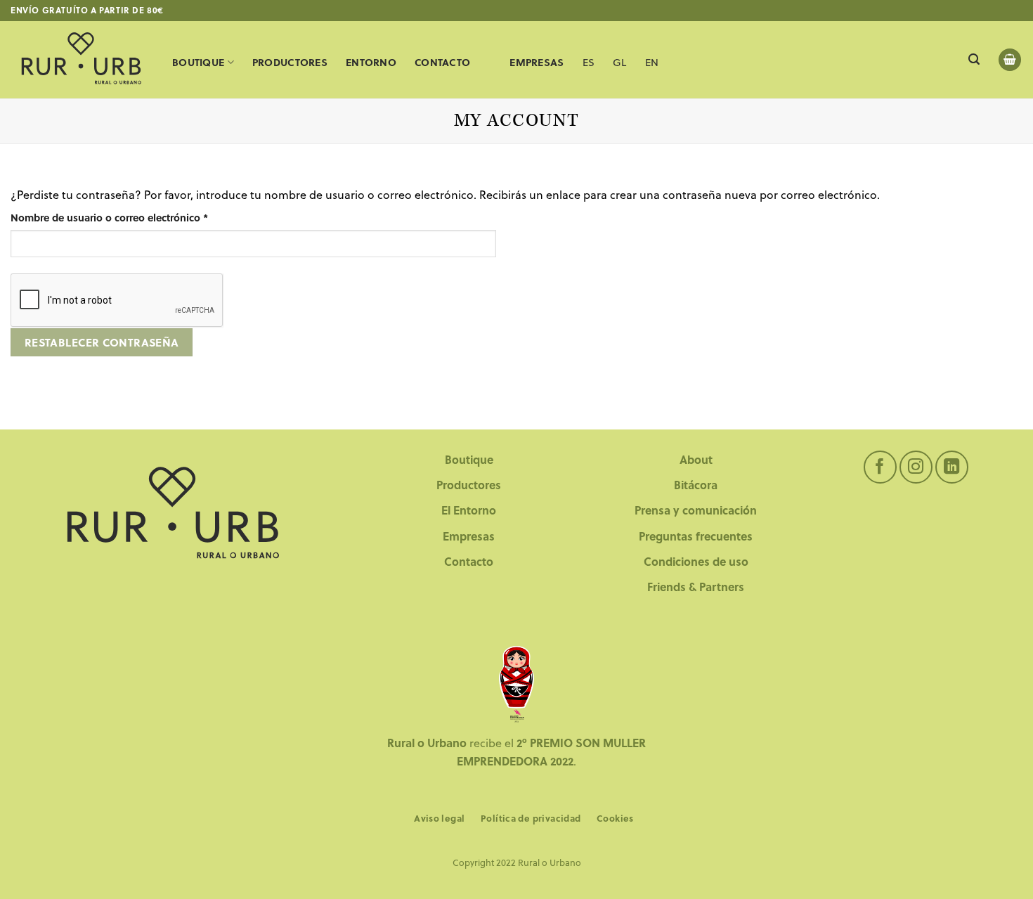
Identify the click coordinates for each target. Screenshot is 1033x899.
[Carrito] (1010, 60)
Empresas (469, 536)
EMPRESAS (536, 62)
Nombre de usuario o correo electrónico (136, 217)
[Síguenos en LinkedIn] (951, 467)
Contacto (442, 62)
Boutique (198, 62)
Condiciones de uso (696, 561)
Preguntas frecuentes (696, 536)
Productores (289, 62)
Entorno (371, 62)
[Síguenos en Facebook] (880, 467)
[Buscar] (974, 59)
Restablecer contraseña (102, 342)
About (696, 459)
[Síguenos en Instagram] (916, 467)
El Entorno (468, 510)
